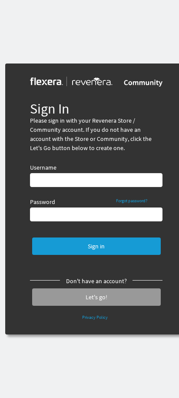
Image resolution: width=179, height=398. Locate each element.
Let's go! (96, 297)
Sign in (96, 246)
